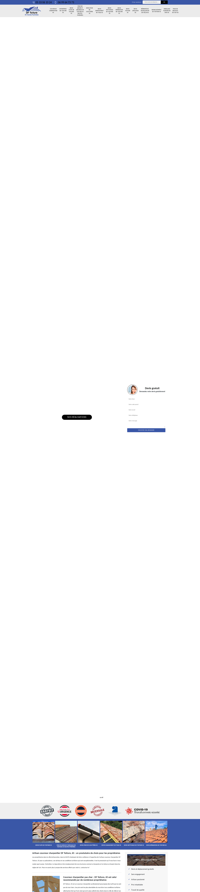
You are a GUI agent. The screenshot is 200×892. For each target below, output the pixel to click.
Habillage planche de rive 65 (166, 10)
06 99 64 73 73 (65, 2)
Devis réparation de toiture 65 (119, 10)
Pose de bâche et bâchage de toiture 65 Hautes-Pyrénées (80, 11)
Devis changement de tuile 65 (99, 10)
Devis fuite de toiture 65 (71, 10)
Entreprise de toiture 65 (63, 10)
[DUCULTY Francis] (32, 11)
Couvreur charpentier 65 (53, 10)
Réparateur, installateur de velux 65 (145, 10)
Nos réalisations (76, 417)
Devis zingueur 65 (135, 10)
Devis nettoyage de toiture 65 (109, 10)
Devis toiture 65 (127, 10)
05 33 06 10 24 (44, 2)
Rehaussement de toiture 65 (156, 10)
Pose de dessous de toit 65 (175, 10)
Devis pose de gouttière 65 (89, 10)
